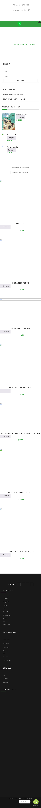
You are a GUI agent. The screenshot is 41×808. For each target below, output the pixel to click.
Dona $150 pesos (21, 224)
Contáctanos (7, 660)
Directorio (6, 615)
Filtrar (20, 81)
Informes (6, 643)
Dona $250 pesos (20, 283)
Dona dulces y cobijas (20, 388)
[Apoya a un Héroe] (3, 135)
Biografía (6, 602)
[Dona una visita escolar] (3, 147)
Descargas (6, 640)
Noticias (6, 647)
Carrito (5, 682)
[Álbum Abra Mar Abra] (8, 121)
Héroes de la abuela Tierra (20, 552)
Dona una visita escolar (20, 493)
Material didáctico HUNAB (14, 99)
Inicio (8, 44)
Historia (5, 598)
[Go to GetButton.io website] (36, 806)
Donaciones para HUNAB (13, 94)
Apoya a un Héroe (13, 135)
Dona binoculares (20, 328)
